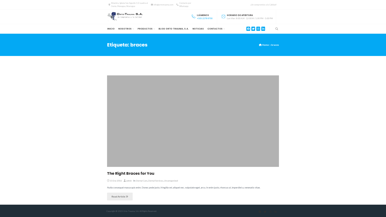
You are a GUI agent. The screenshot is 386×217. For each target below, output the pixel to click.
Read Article (119, 196)
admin (129, 180)
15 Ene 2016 (116, 180)
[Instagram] (258, 29)
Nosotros (125, 28)
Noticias (198, 28)
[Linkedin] (263, 29)
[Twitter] (253, 29)
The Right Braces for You (130, 173)
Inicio (111, 28)
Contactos (215, 28)
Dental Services (155, 180)
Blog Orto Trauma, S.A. (174, 28)
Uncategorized (171, 180)
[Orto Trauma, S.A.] (126, 16)
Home (265, 44)
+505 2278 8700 (204, 18)
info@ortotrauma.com (163, 4)
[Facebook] (248, 29)
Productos (145, 28)
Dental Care (141, 180)
